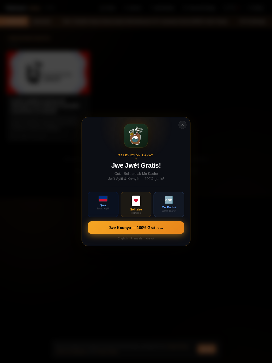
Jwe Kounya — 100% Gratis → (136, 227)
